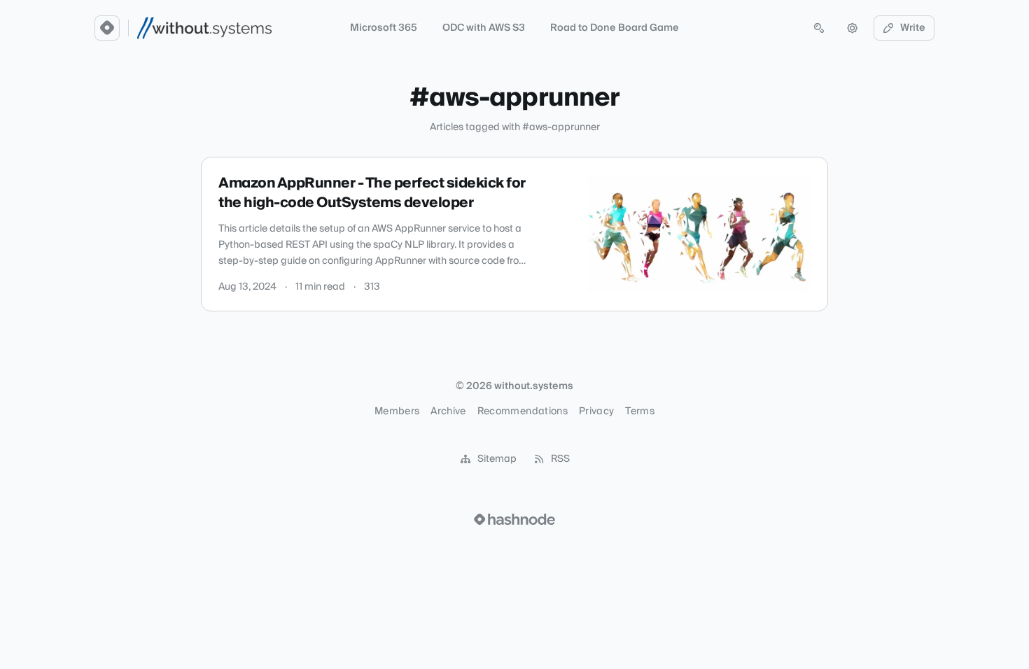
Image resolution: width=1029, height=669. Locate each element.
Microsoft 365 (383, 28)
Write (912, 28)
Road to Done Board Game (614, 28)
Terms (639, 411)
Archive (447, 411)
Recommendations (522, 411)
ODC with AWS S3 (483, 28)
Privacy (596, 411)
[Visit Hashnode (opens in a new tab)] (514, 519)
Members (396, 411)
